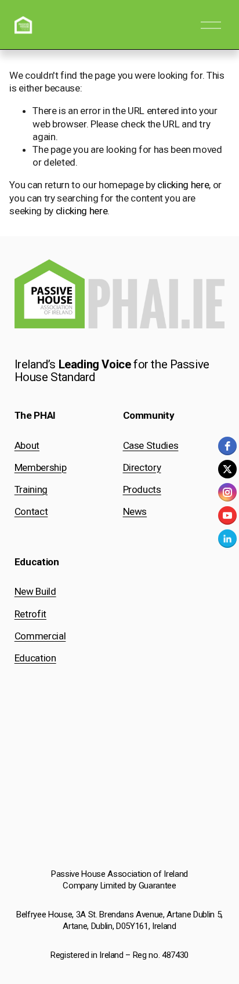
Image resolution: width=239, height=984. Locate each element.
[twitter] (227, 469)
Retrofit (30, 614)
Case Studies (151, 445)
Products (142, 489)
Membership (41, 467)
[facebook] (227, 446)
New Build (35, 591)
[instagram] (227, 492)
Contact (31, 511)
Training (31, 489)
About (27, 445)
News (135, 511)
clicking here (183, 185)
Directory (142, 467)
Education (35, 658)
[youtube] (227, 515)
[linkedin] (227, 538)
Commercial (40, 636)
